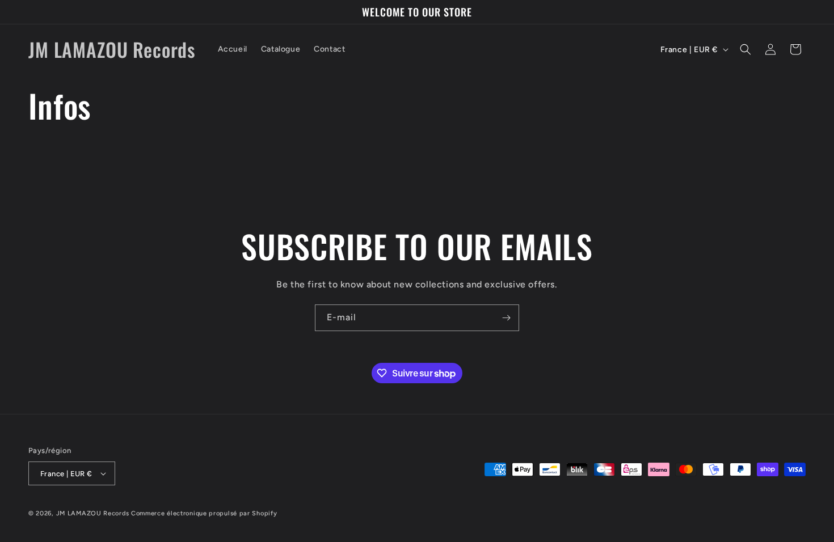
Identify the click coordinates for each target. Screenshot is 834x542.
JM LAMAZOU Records (92, 513)
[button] (745, 49)
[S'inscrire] (506, 317)
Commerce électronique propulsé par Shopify (204, 513)
